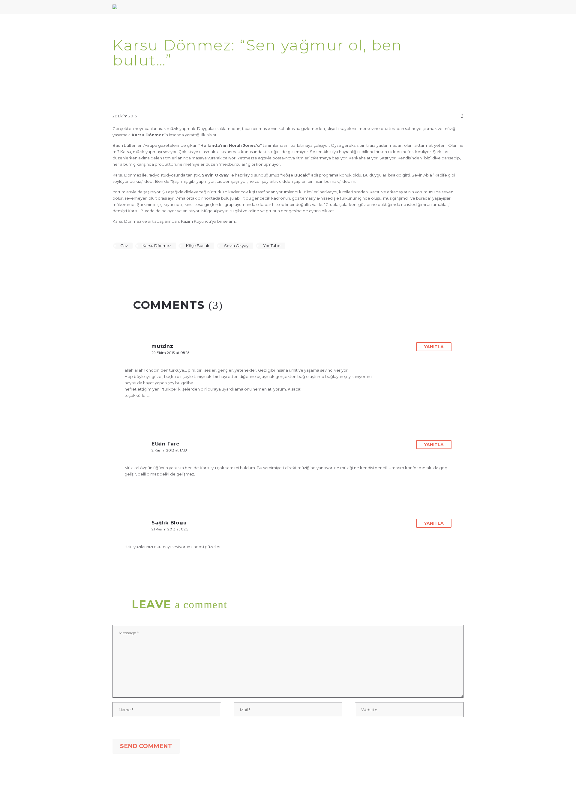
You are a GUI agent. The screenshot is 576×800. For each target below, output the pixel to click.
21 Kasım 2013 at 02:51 (170, 529)
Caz (124, 245)
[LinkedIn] (151, 263)
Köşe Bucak (197, 245)
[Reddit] (160, 263)
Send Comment (146, 746)
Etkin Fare (166, 444)
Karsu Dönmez (156, 245)
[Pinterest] (133, 263)
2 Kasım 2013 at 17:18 (169, 450)
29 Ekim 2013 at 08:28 (170, 353)
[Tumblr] (142, 263)
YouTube (271, 245)
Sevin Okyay (236, 245)
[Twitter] (125, 263)
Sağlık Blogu (169, 523)
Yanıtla (434, 346)
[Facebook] (116, 263)
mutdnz (162, 346)
